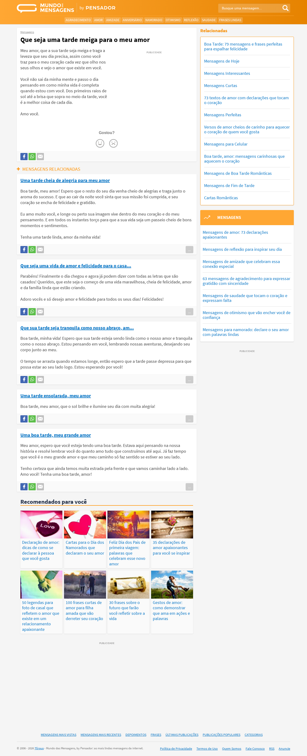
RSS (271, 748)
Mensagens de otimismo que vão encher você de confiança (246, 315)
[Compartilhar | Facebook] (24, 156)
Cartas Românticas (221, 197)
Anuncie (284, 748)
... (189, 249)
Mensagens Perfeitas (222, 114)
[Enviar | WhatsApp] (32, 156)
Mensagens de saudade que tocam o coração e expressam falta (245, 298)
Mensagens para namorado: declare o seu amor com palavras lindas (246, 332)
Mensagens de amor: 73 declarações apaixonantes (235, 234)
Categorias (254, 735)
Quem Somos (231, 748)
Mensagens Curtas (220, 85)
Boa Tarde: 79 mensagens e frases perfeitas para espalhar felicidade (243, 46)
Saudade (209, 20)
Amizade (112, 20)
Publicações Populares (221, 735)
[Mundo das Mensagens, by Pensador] (83, 8)
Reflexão (191, 20)
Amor (98, 20)
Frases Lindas (230, 20)
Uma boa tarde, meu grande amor (55, 435)
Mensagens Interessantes (227, 73)
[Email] (40, 156)
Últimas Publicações (181, 735)
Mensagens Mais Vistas (58, 735)
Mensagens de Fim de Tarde (229, 185)
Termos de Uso (207, 748)
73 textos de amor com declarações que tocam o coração (246, 100)
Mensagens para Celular (226, 144)
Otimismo (173, 20)
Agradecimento (78, 20)
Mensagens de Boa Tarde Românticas (238, 173)
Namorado (153, 20)
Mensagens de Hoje (221, 61)
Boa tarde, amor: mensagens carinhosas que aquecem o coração (244, 158)
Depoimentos (135, 735)
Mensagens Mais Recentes (101, 735)
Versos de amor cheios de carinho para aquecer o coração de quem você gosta (247, 129)
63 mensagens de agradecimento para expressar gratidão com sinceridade (246, 281)
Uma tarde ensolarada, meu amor (55, 395)
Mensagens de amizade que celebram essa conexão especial (241, 264)
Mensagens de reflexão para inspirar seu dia (242, 249)
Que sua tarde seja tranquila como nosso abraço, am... (77, 327)
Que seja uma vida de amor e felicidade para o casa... (75, 265)
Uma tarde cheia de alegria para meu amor (65, 180)
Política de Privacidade (176, 748)
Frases (156, 735)
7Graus (39, 748)
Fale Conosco (255, 748)
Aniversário (132, 20)
